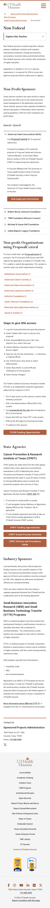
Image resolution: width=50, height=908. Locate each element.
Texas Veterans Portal (25, 834)
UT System (25, 844)
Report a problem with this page (26, 900)
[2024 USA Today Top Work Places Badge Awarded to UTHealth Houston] (33, 864)
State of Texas (25, 819)
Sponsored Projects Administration (24, 14)
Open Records (25, 798)
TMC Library (25, 839)
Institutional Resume (25, 793)
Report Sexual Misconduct (25, 808)
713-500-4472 (26, 893)
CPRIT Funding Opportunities (25, 527)
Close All (17, 125)
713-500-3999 (15, 739)
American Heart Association (18, 285)
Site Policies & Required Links (25, 813)
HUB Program (25, 788)
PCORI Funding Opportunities (25, 432)
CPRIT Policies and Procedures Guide (25, 543)
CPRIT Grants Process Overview (25, 534)
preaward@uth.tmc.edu (20, 410)
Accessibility (25, 773)
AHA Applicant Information (25, 199)
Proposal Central (19, 139)
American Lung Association (17, 290)
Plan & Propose (10, 17)
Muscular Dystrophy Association (20, 307)
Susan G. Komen (12, 313)
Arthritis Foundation (14, 296)
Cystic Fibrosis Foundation (17, 301)
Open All (7, 125)
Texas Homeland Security (25, 829)
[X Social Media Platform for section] (5, 744)
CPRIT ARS (31, 494)
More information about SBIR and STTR (20, 703)
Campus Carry (25, 783)
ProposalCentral (32, 254)
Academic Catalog (25, 778)
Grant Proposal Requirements (15, 20)
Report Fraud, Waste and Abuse (25, 803)
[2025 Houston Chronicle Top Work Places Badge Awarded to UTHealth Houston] (20, 864)
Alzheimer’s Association (16, 274)
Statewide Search (25, 824)
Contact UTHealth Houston (25, 849)
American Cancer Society (16, 279)
